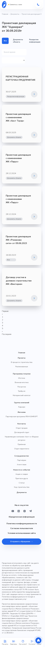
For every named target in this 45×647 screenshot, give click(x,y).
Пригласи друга (21, 478)
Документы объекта (18, 40)
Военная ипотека (21, 382)
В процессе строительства (21, 362)
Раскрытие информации (34, 40)
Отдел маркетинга (21, 449)
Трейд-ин (21, 391)
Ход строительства (21, 487)
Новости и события (21, 470)
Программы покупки (21, 374)
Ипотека (21, 378)
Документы (14, 14)
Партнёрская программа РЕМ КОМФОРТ (22, 416)
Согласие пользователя (21, 528)
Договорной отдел (21, 432)
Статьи (21, 483)
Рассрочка (22, 387)
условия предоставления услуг (14, 599)
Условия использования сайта (22, 533)
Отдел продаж (21, 428)
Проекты (21, 358)
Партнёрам (21, 460)
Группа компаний (21, 402)
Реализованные (21, 366)
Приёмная (22, 444)
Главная (5, 14)
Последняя (6, 334)
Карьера (21, 407)
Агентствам (21, 464)
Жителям (22, 412)
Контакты (21, 424)
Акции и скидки (21, 474)
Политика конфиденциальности (21, 523)
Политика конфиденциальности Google (17, 597)
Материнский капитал (21, 395)
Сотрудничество (21, 456)
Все (5, 41)
